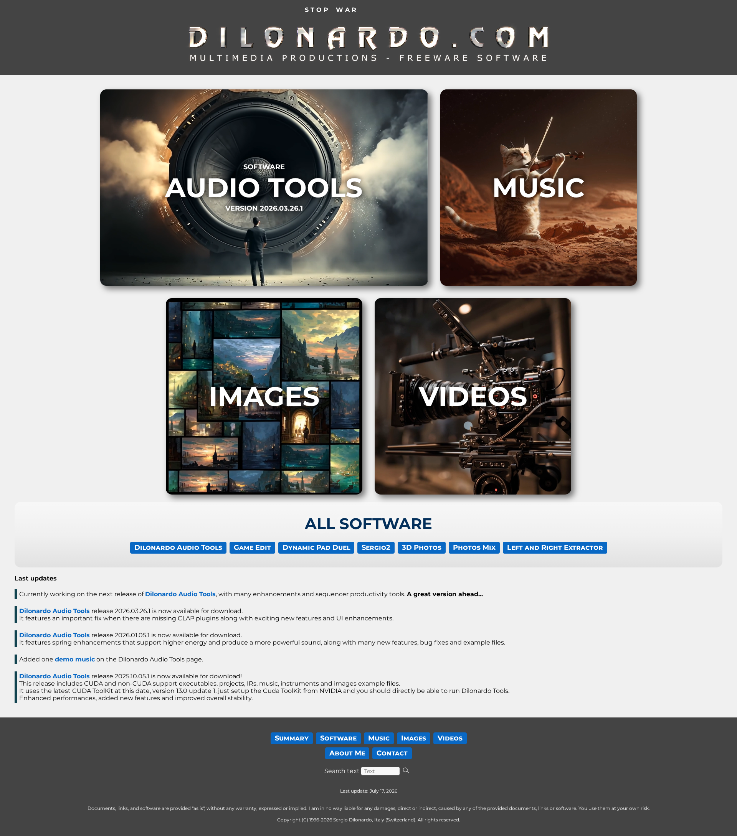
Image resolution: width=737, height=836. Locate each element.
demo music (75, 659)
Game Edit (252, 547)
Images (413, 738)
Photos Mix (474, 547)
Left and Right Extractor (555, 547)
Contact (392, 753)
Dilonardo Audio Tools (178, 547)
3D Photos (421, 547)
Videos (450, 738)
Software (338, 738)
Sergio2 (376, 547)
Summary (292, 738)
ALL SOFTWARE (368, 523)
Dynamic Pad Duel (316, 547)
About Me (347, 753)
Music (379, 738)
